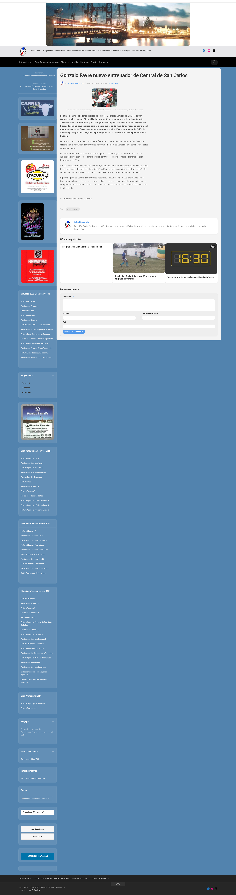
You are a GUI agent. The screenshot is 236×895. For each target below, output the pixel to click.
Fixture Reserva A (28, 315)
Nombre (67, 313)
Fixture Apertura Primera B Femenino (36, 658)
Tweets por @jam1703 (30, 759)
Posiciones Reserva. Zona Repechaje (36, 358)
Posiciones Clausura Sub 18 (32, 559)
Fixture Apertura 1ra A (30, 458)
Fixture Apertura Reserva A (32, 468)
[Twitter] (214, 50)
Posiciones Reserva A (30, 613)
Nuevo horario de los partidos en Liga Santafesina (190, 277)
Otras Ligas (112, 83)
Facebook (26, 383)
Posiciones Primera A (30, 603)
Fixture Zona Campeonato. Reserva (35, 334)
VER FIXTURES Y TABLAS (38, 856)
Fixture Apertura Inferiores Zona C (35, 510)
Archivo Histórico (80, 62)
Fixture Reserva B (28, 491)
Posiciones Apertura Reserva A (33, 472)
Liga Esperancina (72, 209)
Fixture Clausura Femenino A (32, 545)
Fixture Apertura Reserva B (32, 634)
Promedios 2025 (28, 311)
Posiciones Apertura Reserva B (33, 639)
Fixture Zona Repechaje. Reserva (34, 353)
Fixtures (65, 62)
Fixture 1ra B (26, 482)
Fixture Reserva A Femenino (32, 648)
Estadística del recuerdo (47, 62)
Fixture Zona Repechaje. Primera (34, 343)
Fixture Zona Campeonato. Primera (35, 325)
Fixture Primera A (28, 301)
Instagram (26, 388)
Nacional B (37, 837)
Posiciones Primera (29, 306)
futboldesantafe (76, 83)
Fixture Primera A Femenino (32, 644)
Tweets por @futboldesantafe (33, 778)
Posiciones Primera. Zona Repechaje (36, 348)
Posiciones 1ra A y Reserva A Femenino (37, 653)
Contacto (103, 62)
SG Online (36, 890)
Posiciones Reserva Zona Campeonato (37, 339)
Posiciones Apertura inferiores (33, 667)
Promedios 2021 (28, 617)
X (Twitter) (26, 392)
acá (22, 735)
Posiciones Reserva (29, 320)
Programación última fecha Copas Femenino (83, 247)
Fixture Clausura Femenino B (32, 564)
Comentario (68, 297)
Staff (93, 62)
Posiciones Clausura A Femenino (34, 550)
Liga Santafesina (37, 829)
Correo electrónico (150, 313)
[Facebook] (204, 50)
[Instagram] (209, 50)
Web (64, 322)
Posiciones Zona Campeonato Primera (37, 329)
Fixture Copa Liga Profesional (33, 703)
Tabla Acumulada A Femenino (33, 554)
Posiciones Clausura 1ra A (32, 536)
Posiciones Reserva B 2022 (32, 496)
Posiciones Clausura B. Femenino (35, 568)
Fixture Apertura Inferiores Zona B (35, 505)
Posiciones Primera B (30, 486)
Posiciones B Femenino (30, 662)
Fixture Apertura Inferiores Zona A (35, 501)
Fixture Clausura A (28, 531)
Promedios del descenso (31, 477)
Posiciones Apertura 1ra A (31, 463)
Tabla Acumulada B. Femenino (33, 573)
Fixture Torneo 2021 (29, 708)
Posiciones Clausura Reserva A (34, 540)
